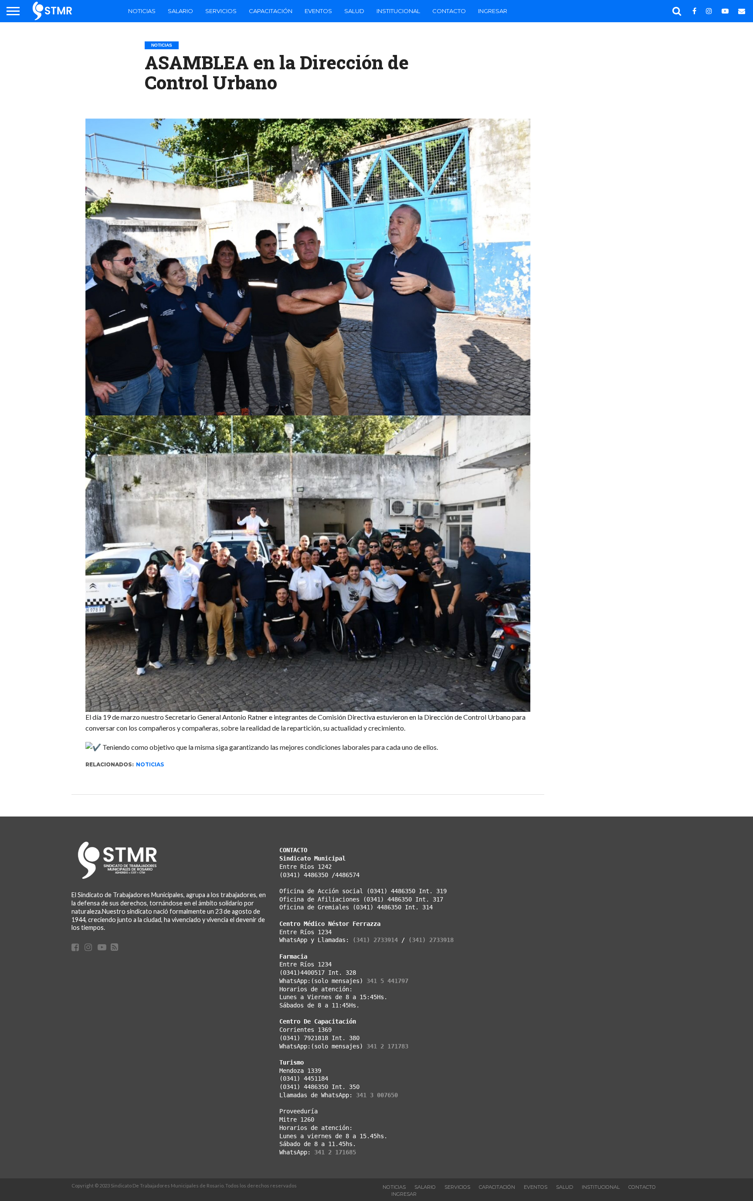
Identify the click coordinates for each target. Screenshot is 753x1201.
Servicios (221, 10)
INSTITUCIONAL (398, 10)
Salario (180, 10)
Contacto (449, 10)
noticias (150, 764)
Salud (354, 10)
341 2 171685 (335, 1152)
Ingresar (492, 10)
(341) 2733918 (431, 939)
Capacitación (270, 10)
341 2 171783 (387, 1046)
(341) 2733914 (375, 939)
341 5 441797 (387, 980)
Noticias (142, 10)
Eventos (318, 10)
